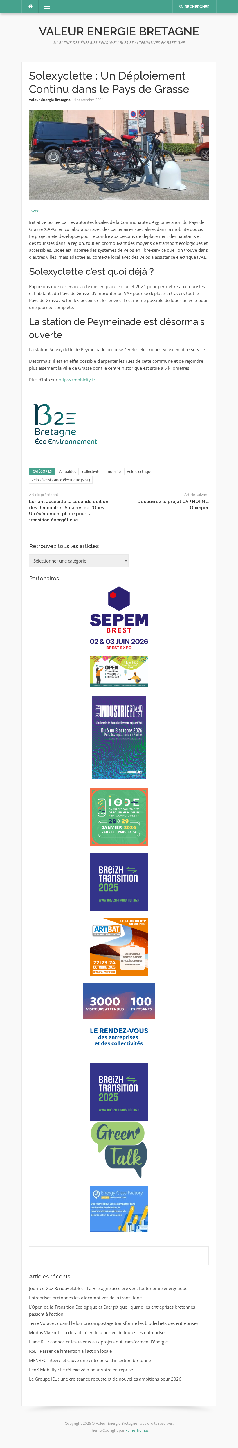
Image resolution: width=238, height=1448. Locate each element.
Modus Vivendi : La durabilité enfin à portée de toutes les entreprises (97, 1332)
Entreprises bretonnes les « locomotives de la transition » (86, 1297)
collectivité (91, 471)
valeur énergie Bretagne (50, 99)
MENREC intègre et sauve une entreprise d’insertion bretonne (90, 1360)
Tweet (35, 210)
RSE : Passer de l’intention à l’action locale (70, 1351)
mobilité (114, 471)
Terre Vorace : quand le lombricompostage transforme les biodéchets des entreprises (113, 1323)
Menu (44, 7)
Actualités (67, 471)
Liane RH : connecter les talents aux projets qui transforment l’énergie (98, 1342)
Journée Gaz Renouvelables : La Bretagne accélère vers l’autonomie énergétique (108, 1288)
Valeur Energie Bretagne (119, 31)
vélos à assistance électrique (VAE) (61, 479)
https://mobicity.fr (77, 379)
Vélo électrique (139, 471)
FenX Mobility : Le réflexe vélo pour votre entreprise (81, 1369)
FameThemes (137, 1430)
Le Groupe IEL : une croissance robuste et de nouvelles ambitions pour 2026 (105, 1379)
